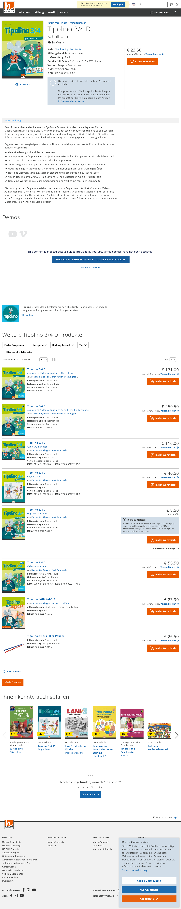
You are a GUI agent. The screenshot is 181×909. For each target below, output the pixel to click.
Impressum (8, 881)
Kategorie (38, 345)
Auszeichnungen (10, 852)
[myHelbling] (177, 4)
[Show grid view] (54, 359)
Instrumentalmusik (102, 849)
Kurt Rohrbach (78, 22)
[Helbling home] (9, 824)
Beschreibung (13, 120)
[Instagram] (28, 889)
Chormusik (98, 845)
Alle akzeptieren (149, 898)
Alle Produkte (161, 12)
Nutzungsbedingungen (13, 856)
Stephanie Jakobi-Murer (43, 376)
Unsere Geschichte (11, 842)
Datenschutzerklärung (134, 870)
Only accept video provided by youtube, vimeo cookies (90, 259)
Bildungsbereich (61, 345)
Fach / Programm (14, 345)
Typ (81, 345)
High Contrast (164, 817)
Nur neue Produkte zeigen (20, 352)
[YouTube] (34, 889)
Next (176, 735)
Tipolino (59, 49)
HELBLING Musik (10, 849)
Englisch (52, 845)
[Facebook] (23, 889)
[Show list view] (59, 359)
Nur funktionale (149, 889)
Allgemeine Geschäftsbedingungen (20, 859)
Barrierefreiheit (10, 877)
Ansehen (24, 84)
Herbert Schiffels (60, 603)
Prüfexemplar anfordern (72, 101)
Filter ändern (14, 671)
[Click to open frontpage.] (9, 7)
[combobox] (148, 4)
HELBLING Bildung (11, 845)
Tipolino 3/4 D (73, 49)
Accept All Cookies (90, 267)
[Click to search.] (175, 13)
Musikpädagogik (56, 842)
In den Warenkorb (145, 61)
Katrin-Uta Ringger (58, 22)
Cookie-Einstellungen (149, 880)
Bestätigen (117, 4)
